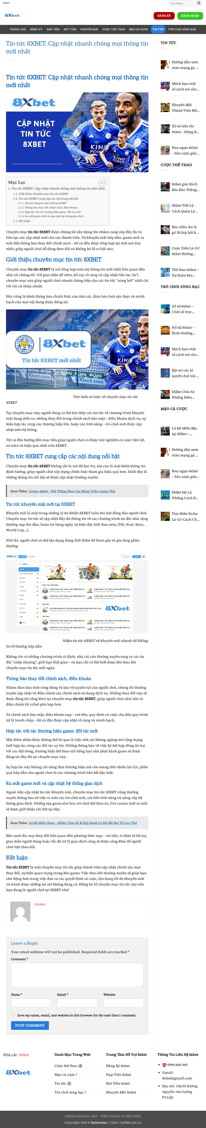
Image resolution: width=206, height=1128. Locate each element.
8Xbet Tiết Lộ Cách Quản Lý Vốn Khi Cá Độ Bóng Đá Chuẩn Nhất (185, 208)
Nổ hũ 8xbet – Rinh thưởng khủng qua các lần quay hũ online (184, 330)
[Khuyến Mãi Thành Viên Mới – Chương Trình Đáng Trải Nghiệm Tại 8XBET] (165, 107)
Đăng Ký (36, 29)
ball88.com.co (131, 1122)
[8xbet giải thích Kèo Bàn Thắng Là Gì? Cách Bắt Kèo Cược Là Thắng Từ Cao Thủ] (165, 186)
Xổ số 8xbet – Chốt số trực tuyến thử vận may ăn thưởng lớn (184, 309)
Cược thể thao (113, 29)
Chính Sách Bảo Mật (81, 1116)
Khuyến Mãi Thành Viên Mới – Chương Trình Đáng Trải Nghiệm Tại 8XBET (185, 107)
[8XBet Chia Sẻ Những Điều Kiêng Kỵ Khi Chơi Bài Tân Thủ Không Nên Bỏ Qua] (165, 394)
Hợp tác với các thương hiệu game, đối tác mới (53, 212)
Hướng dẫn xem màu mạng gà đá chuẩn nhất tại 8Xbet (186, 65)
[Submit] (199, 3)
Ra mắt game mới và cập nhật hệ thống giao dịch (54, 216)
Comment (19, 959)
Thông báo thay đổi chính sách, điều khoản (51, 207)
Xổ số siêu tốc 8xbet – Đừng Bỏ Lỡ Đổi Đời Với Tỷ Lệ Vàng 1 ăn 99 (185, 129)
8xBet (24, 1054)
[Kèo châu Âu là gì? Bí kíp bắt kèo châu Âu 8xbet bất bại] (165, 229)
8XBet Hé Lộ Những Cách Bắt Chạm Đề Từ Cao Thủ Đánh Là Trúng (186, 495)
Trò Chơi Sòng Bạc (182, 29)
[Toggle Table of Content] (100, 182)
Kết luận (24, 221)
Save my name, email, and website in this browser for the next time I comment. (77, 1015)
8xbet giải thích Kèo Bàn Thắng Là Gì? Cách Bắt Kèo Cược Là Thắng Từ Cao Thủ (185, 187)
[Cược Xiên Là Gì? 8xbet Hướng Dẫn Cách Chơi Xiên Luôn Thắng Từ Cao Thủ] (165, 250)
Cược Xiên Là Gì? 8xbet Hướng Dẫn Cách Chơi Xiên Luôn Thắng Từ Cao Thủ (186, 251)
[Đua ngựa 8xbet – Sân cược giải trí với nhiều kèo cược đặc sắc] (165, 150)
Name (16, 994)
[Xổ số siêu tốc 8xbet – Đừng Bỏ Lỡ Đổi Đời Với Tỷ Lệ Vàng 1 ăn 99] (165, 128)
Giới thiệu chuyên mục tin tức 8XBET (43, 194)
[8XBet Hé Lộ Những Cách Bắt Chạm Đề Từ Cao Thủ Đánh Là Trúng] (165, 495)
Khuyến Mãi (89, 29)
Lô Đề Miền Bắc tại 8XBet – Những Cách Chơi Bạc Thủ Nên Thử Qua (184, 431)
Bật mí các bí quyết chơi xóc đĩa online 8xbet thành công (185, 373)
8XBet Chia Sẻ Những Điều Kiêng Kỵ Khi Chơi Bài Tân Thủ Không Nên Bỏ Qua (185, 394)
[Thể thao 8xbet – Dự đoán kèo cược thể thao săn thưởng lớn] (165, 272)
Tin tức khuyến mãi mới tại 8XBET (46, 203)
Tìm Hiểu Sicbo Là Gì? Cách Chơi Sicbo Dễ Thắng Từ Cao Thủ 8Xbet (186, 516)
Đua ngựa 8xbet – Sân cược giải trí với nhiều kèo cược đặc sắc (185, 150)
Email (62, 994)
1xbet (114, 1122)
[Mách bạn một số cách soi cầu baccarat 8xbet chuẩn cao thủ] (165, 86)
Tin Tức (158, 29)
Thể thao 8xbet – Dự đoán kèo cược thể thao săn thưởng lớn (185, 272)
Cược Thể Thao (176, 164)
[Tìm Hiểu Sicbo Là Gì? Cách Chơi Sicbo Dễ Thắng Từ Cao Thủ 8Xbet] (165, 516)
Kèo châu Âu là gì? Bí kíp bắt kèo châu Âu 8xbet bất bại (186, 229)
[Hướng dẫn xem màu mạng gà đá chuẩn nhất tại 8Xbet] (165, 64)
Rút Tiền (70, 29)
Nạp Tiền (53, 29)
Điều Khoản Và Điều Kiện (121, 1116)
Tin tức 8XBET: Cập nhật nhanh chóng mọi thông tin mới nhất (58, 188)
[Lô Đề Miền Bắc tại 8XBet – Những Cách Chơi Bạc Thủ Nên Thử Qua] (165, 430)
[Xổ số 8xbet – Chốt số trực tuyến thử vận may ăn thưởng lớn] (165, 308)
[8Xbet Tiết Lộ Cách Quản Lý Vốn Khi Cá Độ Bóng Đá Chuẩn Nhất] (165, 208)
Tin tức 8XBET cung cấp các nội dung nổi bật (48, 199)
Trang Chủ (18, 29)
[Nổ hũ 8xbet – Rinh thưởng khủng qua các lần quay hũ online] (165, 330)
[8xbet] (31, 16)
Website (109, 994)
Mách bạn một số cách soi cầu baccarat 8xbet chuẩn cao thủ (184, 86)
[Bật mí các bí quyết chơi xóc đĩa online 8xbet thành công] (165, 372)
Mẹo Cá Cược (138, 29)
